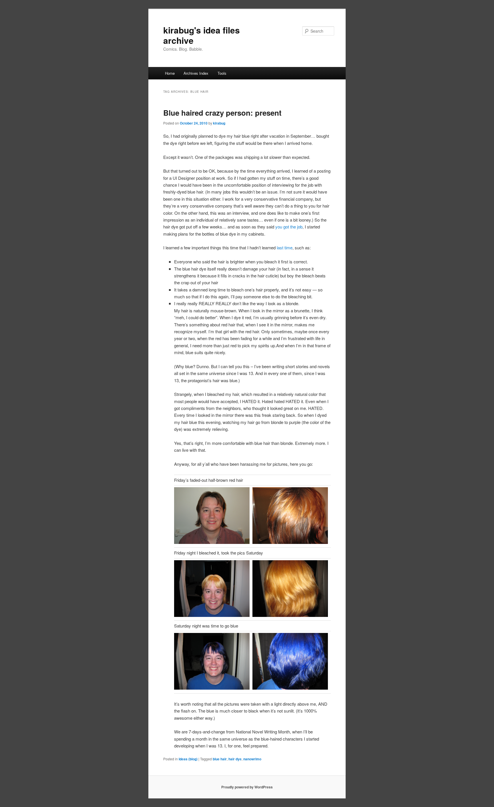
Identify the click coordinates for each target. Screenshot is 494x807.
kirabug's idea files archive (201, 35)
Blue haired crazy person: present (222, 112)
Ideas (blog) (188, 758)
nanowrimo (252, 758)
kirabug (219, 123)
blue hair (220, 758)
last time (284, 247)
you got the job (288, 227)
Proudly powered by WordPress (247, 787)
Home (170, 73)
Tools (222, 73)
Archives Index (196, 73)
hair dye (235, 758)
